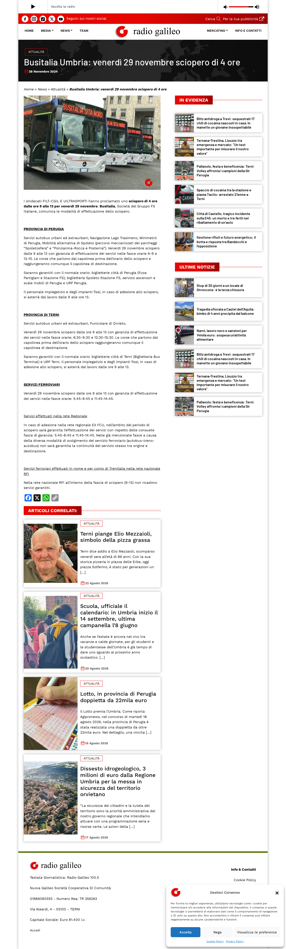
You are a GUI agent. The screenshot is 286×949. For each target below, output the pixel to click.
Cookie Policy (215, 941)
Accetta (185, 932)
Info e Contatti (248, 30)
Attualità (36, 52)
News (65, 30)
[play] (33, 6)
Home (29, 30)
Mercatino (216, 30)
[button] (277, 892)
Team (84, 30)
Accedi (35, 930)
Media (46, 30)
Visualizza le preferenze (257, 932)
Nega (217, 932)
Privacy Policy (235, 941)
